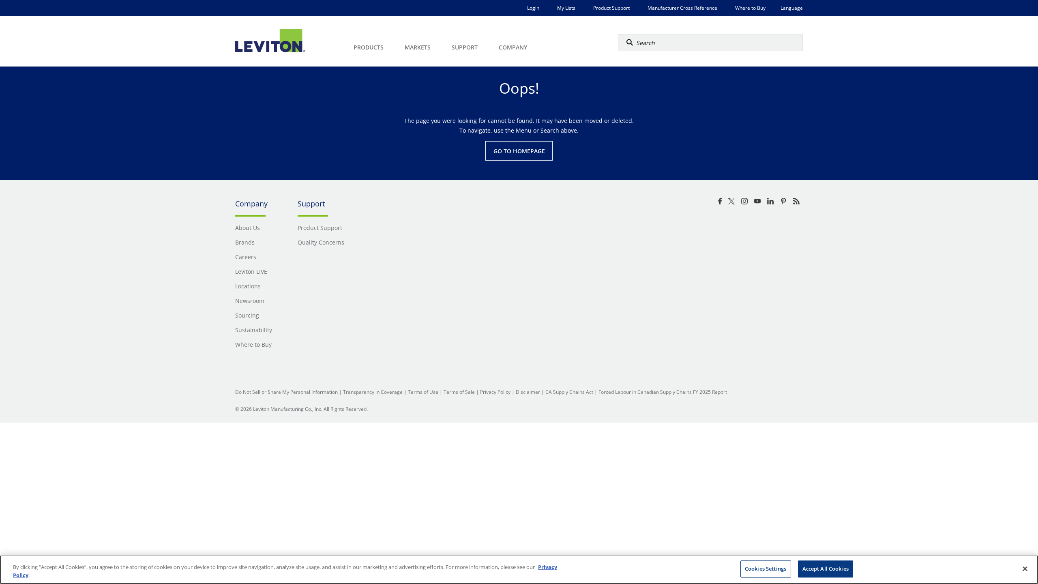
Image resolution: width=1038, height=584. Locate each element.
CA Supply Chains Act (569, 392)
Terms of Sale (459, 392)
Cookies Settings (765, 568)
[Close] (1025, 569)
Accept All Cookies (825, 568)
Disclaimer (528, 392)
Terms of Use (423, 392)
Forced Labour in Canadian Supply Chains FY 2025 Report (662, 392)
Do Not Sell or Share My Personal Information (286, 392)
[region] (519, 569)
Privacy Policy (495, 392)
